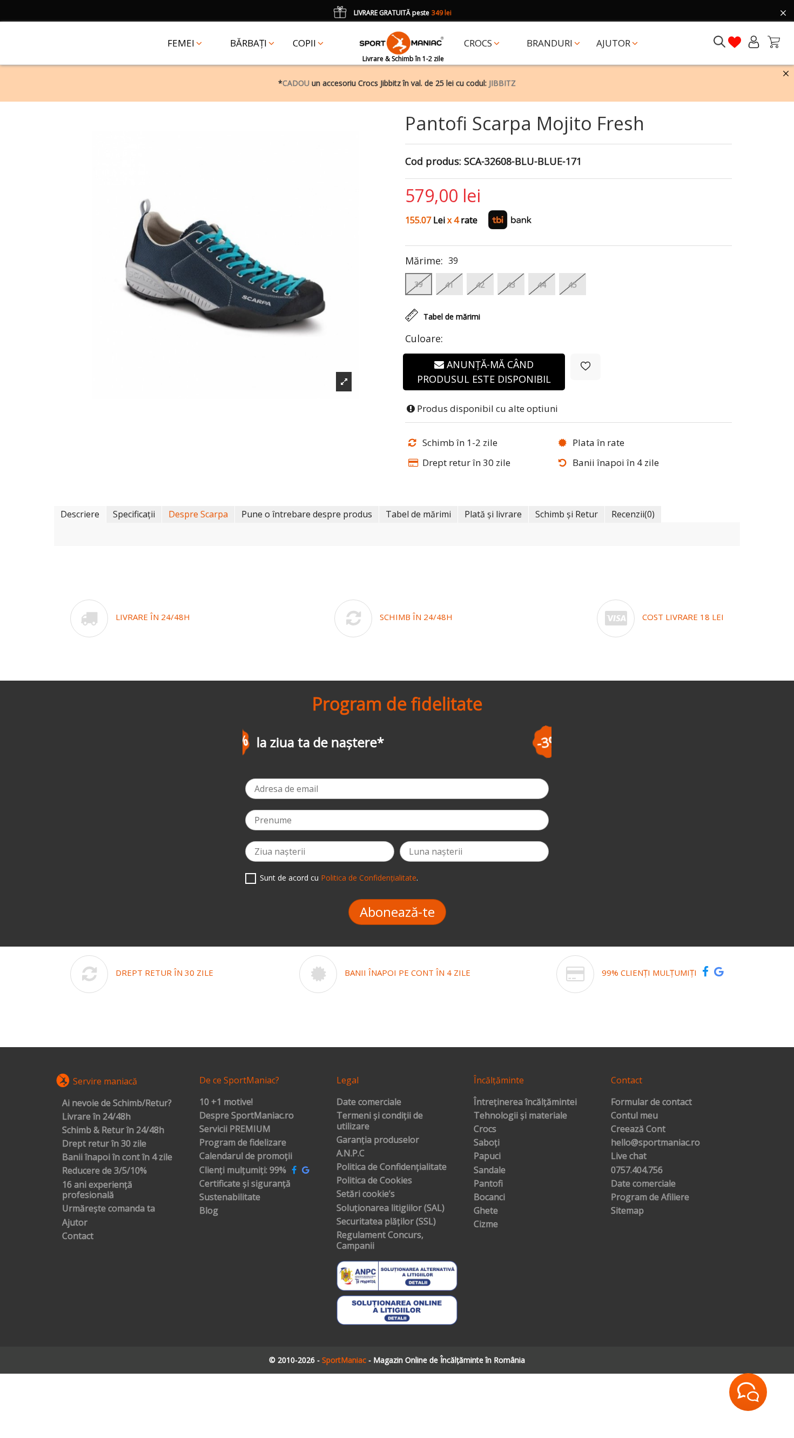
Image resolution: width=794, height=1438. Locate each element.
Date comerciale (369, 1102)
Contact (77, 1236)
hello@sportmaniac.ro (655, 1142)
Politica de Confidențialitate (368, 878)
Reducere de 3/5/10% (104, 1171)
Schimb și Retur (566, 514)
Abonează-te (397, 912)
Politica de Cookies (374, 1180)
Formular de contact (651, 1102)
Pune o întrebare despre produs (306, 514)
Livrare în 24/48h (96, 1116)
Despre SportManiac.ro (246, 1115)
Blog (208, 1211)
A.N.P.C (351, 1153)
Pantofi (488, 1184)
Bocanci (489, 1197)
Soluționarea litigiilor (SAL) (391, 1208)
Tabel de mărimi (418, 514)
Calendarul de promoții (245, 1156)
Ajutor (75, 1222)
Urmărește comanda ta (108, 1208)
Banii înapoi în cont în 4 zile (117, 1157)
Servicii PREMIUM (235, 1129)
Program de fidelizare (242, 1142)
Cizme (486, 1224)
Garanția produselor (378, 1140)
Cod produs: (433, 161)
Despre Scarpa (198, 514)
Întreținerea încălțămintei (525, 1102)
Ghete (486, 1211)
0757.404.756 (637, 1170)
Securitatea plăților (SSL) (386, 1221)
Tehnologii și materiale (520, 1115)
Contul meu (634, 1115)
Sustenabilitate (229, 1197)
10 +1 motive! (226, 1102)
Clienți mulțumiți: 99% (242, 1170)
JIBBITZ (502, 83)
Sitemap (627, 1211)
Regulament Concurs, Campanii (380, 1240)
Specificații (134, 514)
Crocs (485, 1129)
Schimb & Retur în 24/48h (113, 1130)
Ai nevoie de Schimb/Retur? (117, 1103)
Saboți (487, 1142)
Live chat (629, 1156)
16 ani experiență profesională (97, 1190)
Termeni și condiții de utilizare (380, 1120)
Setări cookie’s (366, 1194)
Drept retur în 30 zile (104, 1144)
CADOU (295, 83)
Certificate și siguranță (245, 1184)
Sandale (490, 1170)
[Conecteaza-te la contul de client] (754, 42)
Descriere (79, 514)
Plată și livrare (493, 514)
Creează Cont (638, 1129)
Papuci (487, 1156)
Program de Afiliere (650, 1197)
